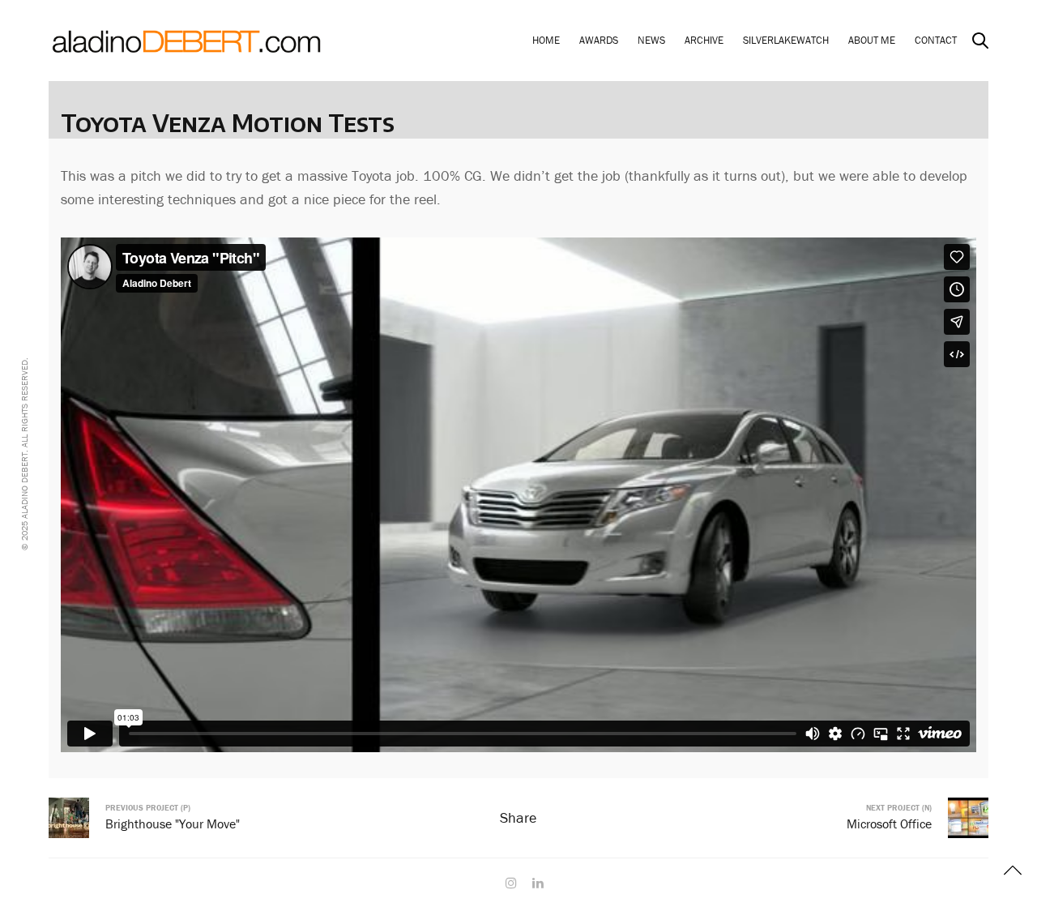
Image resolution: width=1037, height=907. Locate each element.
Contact (936, 40)
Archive (704, 40)
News (651, 40)
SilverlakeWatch (786, 40)
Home (546, 40)
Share (518, 817)
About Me (871, 40)
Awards (598, 40)
